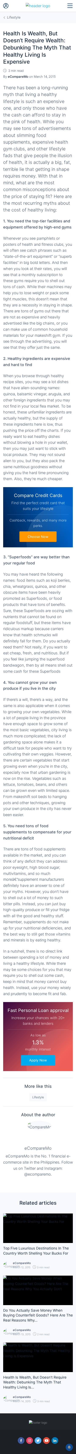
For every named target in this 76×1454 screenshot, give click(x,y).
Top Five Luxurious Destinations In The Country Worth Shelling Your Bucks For (36, 1250)
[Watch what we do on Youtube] (46, 1440)
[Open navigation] (70, 6)
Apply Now (38, 1060)
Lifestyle (38, 1097)
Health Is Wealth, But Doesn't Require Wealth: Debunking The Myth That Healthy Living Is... (34, 1382)
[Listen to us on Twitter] (38, 1440)
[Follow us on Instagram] (29, 1440)
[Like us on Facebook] (21, 1440)
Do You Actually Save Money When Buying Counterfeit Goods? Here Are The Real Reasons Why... (38, 1315)
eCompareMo (38, 1148)
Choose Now (38, 537)
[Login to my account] (6, 6)
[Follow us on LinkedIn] (55, 1440)
